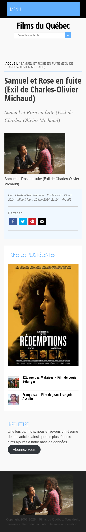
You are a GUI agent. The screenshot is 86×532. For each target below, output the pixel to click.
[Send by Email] (42, 221)
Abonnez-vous (24, 449)
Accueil (12, 63)
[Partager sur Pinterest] (32, 221)
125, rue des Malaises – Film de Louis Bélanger (49, 379)
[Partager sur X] (23, 221)
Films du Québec (43, 25)
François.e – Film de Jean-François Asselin (47, 396)
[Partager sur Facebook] (13, 221)
